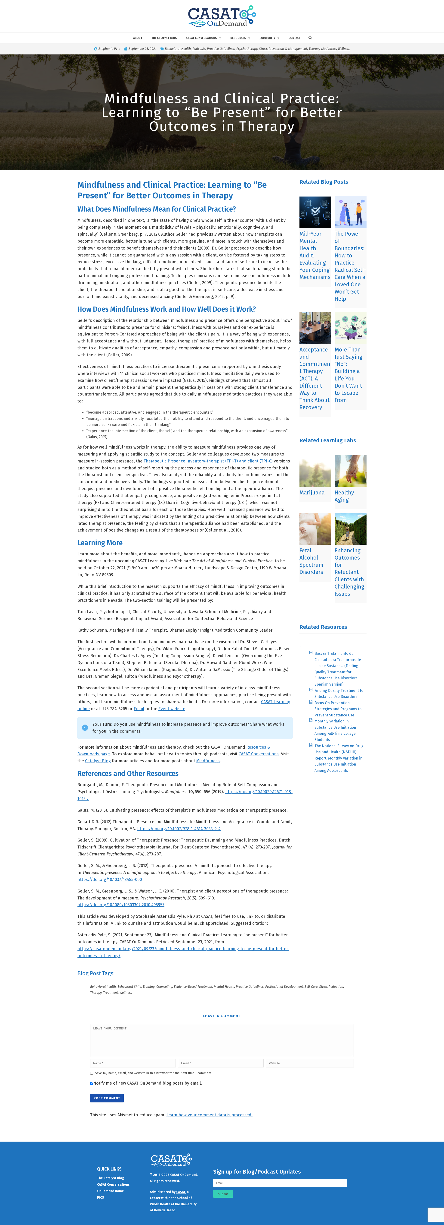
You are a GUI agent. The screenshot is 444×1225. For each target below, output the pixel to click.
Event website (171, 708)
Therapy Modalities (322, 49)
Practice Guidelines (221, 49)
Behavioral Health (178, 49)
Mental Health (224, 987)
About (137, 38)
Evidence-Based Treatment (193, 987)
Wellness (344, 49)
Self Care (311, 987)
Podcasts (198, 49)
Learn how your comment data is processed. (209, 1114)
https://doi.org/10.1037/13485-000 (109, 879)
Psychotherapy (246, 49)
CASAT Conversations (201, 38)
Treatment (110, 993)
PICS (100, 1198)
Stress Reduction (331, 987)
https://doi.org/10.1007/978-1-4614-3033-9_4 (179, 828)
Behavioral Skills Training (136, 987)
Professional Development (284, 987)
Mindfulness (208, 760)
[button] (310, 38)
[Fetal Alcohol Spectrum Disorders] (315, 528)
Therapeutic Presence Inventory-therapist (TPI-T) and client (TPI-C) (208, 461)
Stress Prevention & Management (283, 49)
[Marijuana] (315, 471)
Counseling (164, 987)
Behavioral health (103, 987)
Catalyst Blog (98, 760)
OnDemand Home (110, 1191)
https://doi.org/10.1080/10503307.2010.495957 (120, 904)
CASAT (180, 1192)
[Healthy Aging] (350, 471)
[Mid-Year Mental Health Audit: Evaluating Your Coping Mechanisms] (315, 212)
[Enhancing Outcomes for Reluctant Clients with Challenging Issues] (350, 528)
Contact (294, 38)
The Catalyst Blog (164, 38)
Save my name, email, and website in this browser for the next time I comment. (153, 1073)
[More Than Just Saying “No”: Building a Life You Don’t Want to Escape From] (350, 328)
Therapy (96, 993)
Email (139, 708)
